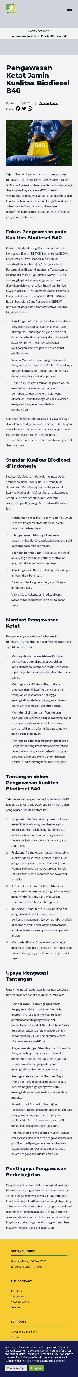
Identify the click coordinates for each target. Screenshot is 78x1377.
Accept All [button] (36, 1368)
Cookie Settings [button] (15, 1368)
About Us (16, 1291)
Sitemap (15, 1337)
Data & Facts (18, 1296)
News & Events (20, 1301)
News (54, 103)
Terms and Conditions (24, 1331)
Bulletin (15, 1307)
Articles (44, 103)
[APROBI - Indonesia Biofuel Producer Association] (11, 9)
